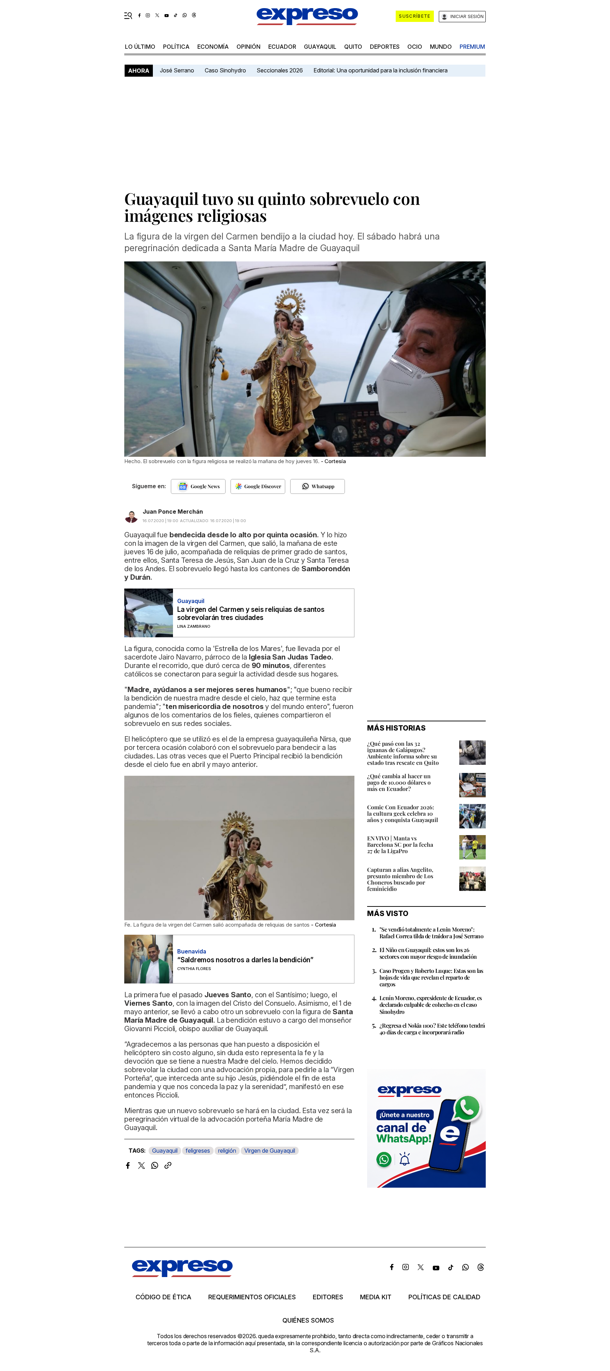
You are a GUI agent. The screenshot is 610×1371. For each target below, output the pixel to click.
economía (213, 46)
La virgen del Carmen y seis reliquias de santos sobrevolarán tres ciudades (250, 613)
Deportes (385, 46)
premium (472, 46)
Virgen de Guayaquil (269, 1150)
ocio (414, 46)
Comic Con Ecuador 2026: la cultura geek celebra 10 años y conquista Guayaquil (402, 813)
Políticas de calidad (444, 1297)
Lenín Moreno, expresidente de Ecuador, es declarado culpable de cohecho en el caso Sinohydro (430, 1004)
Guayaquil (320, 46)
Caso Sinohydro (225, 70)
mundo (441, 46)
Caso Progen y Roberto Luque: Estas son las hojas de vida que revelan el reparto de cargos (431, 977)
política (176, 46)
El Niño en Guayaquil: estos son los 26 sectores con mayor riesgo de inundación (428, 953)
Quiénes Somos (308, 1320)
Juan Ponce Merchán (173, 511)
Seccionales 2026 (280, 70)
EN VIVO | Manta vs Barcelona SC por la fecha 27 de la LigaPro (400, 844)
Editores (328, 1297)
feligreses (198, 1150)
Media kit (375, 1297)
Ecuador (282, 46)
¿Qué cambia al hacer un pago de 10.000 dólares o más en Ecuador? (399, 782)
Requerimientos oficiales (252, 1297)
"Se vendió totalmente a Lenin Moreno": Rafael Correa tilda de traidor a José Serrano (431, 933)
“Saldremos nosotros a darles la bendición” (245, 960)
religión (227, 1150)
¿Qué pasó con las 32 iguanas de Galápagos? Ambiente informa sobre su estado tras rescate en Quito (403, 753)
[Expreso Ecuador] (182, 1274)
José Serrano (177, 70)
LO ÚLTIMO (140, 46)
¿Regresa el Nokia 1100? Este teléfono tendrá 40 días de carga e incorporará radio (432, 1029)
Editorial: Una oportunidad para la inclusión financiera (381, 70)
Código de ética (163, 1297)
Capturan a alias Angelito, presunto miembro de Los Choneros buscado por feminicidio (400, 879)
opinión (249, 46)
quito (353, 46)
